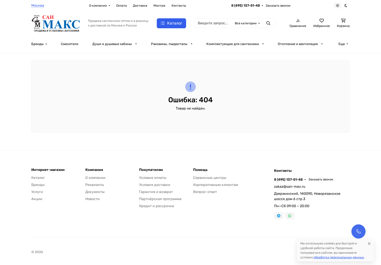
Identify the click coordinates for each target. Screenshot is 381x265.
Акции (36, 199)
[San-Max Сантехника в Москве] (56, 23)
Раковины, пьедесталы (169, 44)
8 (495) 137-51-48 (245, 6)
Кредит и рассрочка (156, 206)
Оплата (121, 6)
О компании (98, 6)
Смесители (69, 44)
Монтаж (159, 6)
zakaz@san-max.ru (289, 186)
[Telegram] (278, 215)
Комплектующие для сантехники (232, 44)
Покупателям (151, 170)
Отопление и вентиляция (298, 44)
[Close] (369, 243)
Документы (95, 192)
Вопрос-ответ (205, 192)
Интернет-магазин (48, 170)
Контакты (179, 6)
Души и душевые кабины (112, 44)
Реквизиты (94, 185)
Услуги (37, 192)
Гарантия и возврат (156, 192)
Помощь (200, 170)
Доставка (140, 6)
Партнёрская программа (160, 199)
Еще (341, 44)
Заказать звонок (278, 6)
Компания (94, 170)
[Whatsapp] (289, 215)
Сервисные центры (209, 178)
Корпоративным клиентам (215, 185)
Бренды (37, 44)
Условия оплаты (152, 178)
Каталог (38, 178)
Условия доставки (154, 185)
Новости (92, 199)
